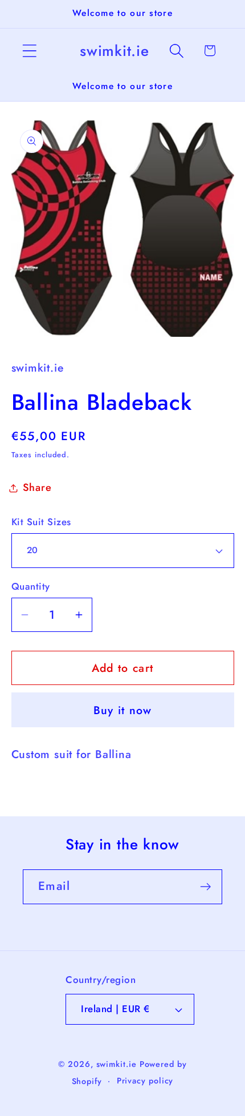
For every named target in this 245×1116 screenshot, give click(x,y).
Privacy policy (145, 1080)
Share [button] (37, 487)
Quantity (30, 586)
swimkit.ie (116, 1064)
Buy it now (122, 710)
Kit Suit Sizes (41, 522)
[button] (29, 50)
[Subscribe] (205, 886)
